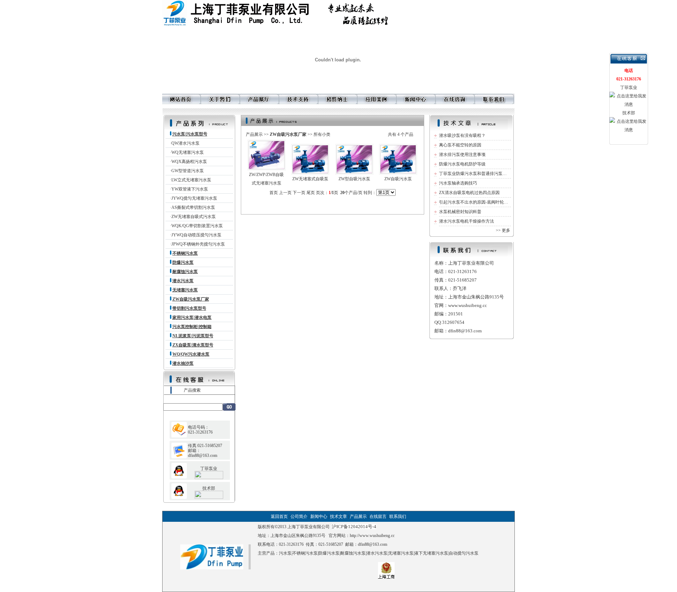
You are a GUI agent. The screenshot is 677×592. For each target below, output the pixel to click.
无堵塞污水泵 (401, 553)
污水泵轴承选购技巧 (458, 183)
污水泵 (285, 553)
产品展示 (254, 134)
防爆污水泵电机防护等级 (462, 164)
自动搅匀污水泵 (463, 553)
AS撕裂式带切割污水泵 (193, 207)
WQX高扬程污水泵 (189, 161)
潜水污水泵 (377, 553)
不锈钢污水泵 (305, 553)
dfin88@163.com (372, 544)
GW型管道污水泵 (187, 170)
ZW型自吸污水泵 (354, 178)
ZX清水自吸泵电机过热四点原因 (469, 192)
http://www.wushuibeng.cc (372, 535)
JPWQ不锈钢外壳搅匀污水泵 (198, 244)
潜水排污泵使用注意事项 (462, 154)
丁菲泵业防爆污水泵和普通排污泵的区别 (477, 173)
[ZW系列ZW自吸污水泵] (398, 171)
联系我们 (397, 516)
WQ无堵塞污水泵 (187, 152)
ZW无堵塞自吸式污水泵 (193, 216)
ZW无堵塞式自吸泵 (310, 178)
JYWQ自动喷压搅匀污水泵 (196, 234)
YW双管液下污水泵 (189, 189)
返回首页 (279, 516)
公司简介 (299, 516)
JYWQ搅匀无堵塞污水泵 (194, 198)
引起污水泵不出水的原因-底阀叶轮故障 (475, 202)
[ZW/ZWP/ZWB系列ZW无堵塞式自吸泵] (310, 171)
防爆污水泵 (329, 553)
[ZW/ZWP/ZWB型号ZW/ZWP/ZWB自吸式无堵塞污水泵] (266, 167)
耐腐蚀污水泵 (353, 553)
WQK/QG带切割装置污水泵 (197, 225)
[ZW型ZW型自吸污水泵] (354, 171)
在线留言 (378, 516)
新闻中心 (318, 516)
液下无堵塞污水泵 (431, 553)
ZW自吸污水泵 (398, 178)
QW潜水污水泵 (185, 143)
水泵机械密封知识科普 (460, 211)
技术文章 (338, 516)
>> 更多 (503, 230)
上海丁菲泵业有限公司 (308, 526)
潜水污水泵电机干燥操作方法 (466, 221)
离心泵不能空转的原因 (460, 145)
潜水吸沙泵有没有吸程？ (462, 135)
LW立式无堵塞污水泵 (191, 179)
